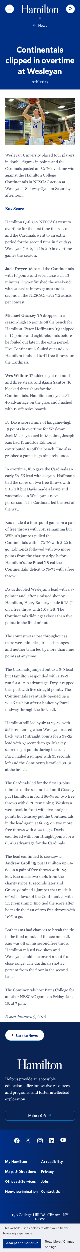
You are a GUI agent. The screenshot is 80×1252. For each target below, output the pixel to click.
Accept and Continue (22, 1243)
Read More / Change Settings (59, 1244)
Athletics (40, 82)
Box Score (14, 208)
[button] (9, 8)
